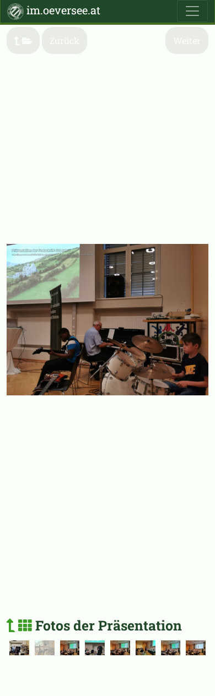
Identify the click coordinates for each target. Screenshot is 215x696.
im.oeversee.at (62, 10)
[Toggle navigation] (192, 11)
